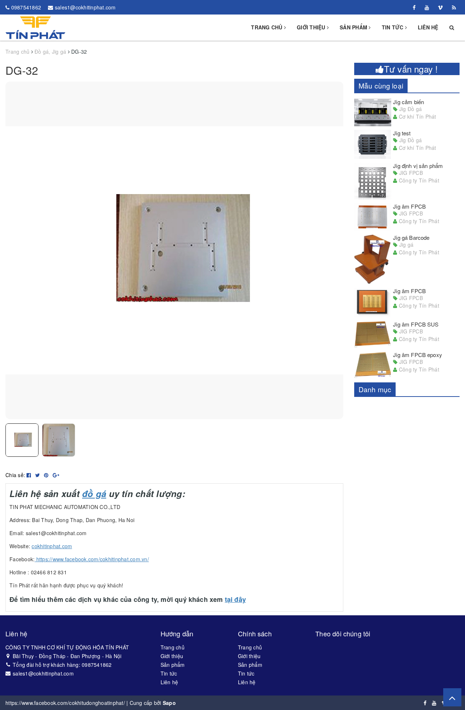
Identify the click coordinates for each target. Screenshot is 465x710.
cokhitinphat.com (52, 546)
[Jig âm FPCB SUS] (372, 334)
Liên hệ (428, 27)
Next (354, 250)
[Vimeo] (440, 7)
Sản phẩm (354, 27)
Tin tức (393, 27)
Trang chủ (267, 27)
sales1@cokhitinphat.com (85, 7)
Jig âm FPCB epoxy (417, 354)
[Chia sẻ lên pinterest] (47, 475)
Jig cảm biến (408, 102)
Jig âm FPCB (409, 206)
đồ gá (94, 493)
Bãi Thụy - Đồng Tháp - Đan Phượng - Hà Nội (67, 656)
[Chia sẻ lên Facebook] (30, 475)
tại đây (235, 599)
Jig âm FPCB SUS (415, 324)
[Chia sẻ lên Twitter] (38, 475)
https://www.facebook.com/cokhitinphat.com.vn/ (92, 559)
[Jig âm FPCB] (372, 217)
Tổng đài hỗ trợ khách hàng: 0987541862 (62, 664)
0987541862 (26, 7)
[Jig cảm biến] (372, 112)
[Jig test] (372, 144)
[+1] (56, 475)
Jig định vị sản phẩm (418, 165)
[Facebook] (414, 7)
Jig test (402, 133)
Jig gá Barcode (411, 237)
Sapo (169, 702)
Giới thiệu (312, 27)
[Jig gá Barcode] (372, 259)
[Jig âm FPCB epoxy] (372, 365)
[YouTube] (427, 7)
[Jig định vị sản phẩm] (372, 181)
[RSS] (454, 7)
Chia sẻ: (15, 475)
